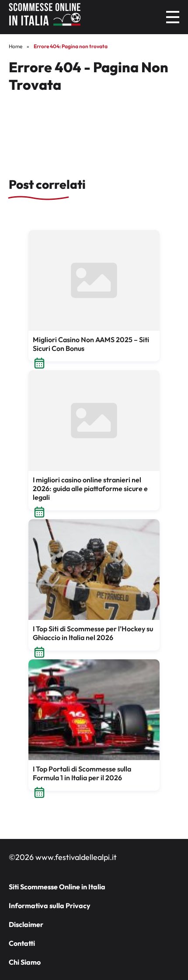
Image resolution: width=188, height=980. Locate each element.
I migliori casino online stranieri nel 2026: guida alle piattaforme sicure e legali (90, 488)
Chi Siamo (25, 962)
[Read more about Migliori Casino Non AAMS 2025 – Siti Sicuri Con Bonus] (94, 280)
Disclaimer (26, 924)
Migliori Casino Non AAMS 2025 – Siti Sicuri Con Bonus (91, 344)
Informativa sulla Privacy (50, 905)
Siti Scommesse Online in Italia (57, 886)
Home (15, 46)
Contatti (22, 943)
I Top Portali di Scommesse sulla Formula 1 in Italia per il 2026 (82, 773)
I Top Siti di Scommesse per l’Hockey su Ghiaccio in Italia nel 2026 (93, 633)
